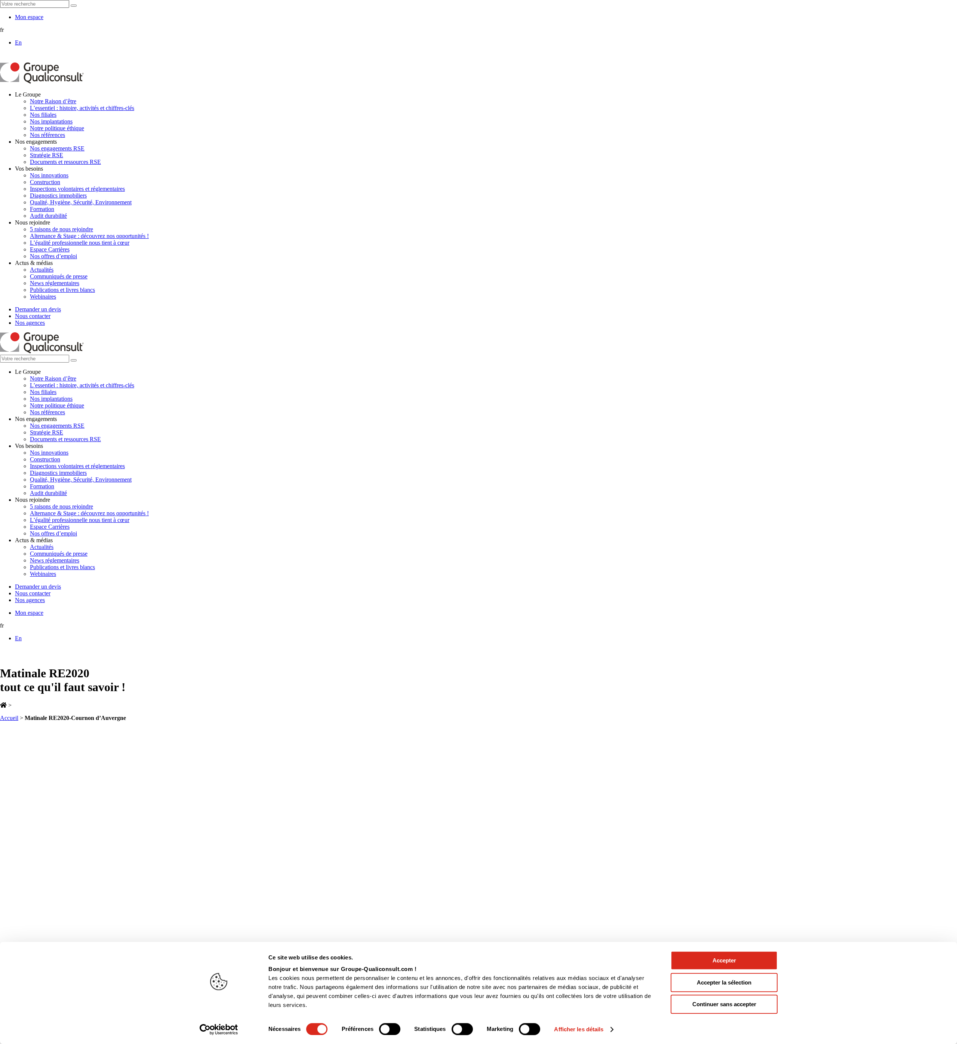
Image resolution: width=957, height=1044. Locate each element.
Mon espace (29, 17)
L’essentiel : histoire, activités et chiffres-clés (82, 108)
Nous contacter (32, 316)
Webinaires (43, 296)
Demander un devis (38, 309)
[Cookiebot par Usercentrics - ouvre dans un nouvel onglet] (219, 1029)
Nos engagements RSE (57, 148)
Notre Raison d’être (53, 101)
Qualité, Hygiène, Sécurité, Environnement (81, 202)
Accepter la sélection (724, 982)
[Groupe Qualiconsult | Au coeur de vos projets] (42, 82)
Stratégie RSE (46, 155)
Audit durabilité (48, 216)
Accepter (724, 960)
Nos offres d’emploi (53, 256)
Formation (42, 209)
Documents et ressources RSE (65, 162)
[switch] (389, 1029)
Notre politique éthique (57, 128)
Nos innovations (49, 175)
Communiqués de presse (58, 276)
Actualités (41, 269)
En (18, 42)
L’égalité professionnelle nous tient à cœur (79, 242)
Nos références (47, 135)
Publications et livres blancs (62, 290)
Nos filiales (43, 115)
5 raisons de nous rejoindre (61, 229)
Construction (45, 182)
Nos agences (30, 323)
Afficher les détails (578, 1029)
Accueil (9, 718)
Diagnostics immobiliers (58, 195)
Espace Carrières (50, 249)
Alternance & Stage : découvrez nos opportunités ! (89, 236)
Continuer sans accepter (724, 1004)
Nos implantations (51, 121)
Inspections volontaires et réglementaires (77, 189)
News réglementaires (54, 283)
